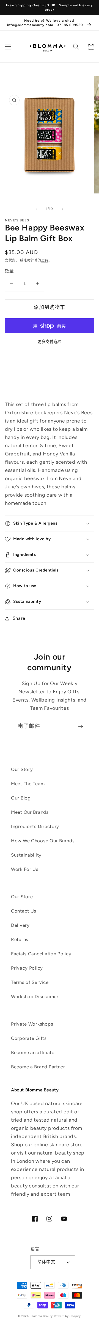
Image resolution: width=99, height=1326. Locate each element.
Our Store (22, 896)
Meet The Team (28, 783)
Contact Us (23, 911)
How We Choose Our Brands (43, 840)
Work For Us (24, 869)
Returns (19, 939)
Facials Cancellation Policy (41, 953)
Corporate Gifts (29, 1038)
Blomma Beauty (42, 1316)
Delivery (20, 925)
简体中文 (46, 1262)
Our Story (22, 769)
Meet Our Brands (30, 812)
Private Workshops (32, 1024)
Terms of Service (30, 982)
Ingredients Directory (35, 826)
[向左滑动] (36, 209)
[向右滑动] (63, 209)
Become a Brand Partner (38, 1066)
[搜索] (76, 47)
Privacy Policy (27, 968)
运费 (44, 260)
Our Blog (21, 798)
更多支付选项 (49, 341)
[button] (8, 47)
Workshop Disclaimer (35, 996)
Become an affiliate (32, 1052)
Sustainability (26, 855)
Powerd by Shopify (67, 1316)
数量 (9, 271)
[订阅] (80, 726)
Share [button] (19, 618)
